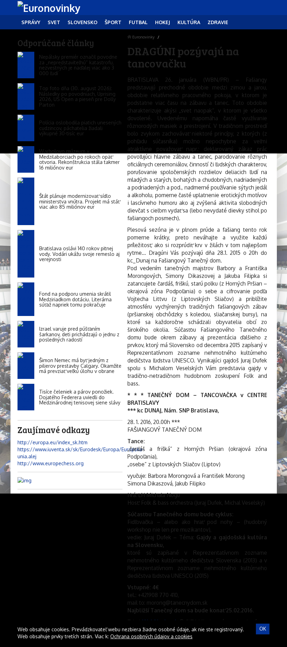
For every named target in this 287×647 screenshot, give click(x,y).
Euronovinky (143, 36)
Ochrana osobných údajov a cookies (151, 636)
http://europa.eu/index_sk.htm (53, 442)
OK (262, 629)
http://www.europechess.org (51, 463)
